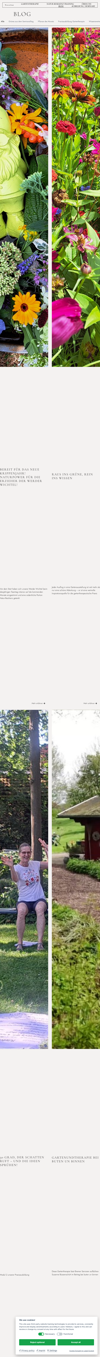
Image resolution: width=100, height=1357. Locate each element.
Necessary (50, 1334)
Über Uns (86, 4)
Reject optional (37, 1342)
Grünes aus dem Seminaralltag (21, 21)
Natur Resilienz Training (60, 4)
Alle (2, 21)
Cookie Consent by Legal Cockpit (81, 1351)
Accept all (75, 1342)
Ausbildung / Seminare (83, 6)
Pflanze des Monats (46, 21)
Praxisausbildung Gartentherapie (71, 21)
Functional (68, 1334)
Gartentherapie (30, 4)
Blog (61, 6)
